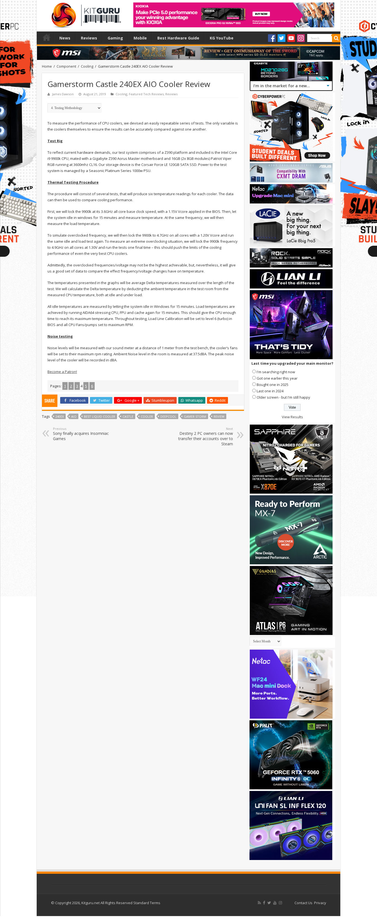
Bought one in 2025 (272, 384)
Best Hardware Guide (178, 38)
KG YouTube (221, 38)
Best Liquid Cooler (99, 416)
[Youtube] (291, 38)
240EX (59, 416)
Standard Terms (146, 902)
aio (73, 416)
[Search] (336, 38)
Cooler (147, 416)
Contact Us (303, 902)
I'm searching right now (276, 371)
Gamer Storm (195, 416)
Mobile (140, 38)
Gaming (115, 38)
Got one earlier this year (277, 378)
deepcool (168, 416)
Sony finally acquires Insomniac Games (81, 434)
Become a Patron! (62, 371)
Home (46, 37)
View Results (292, 416)
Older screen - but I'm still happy (283, 397)
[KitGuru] (85, 13)
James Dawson (63, 94)
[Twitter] (281, 38)
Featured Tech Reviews (146, 94)
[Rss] (259, 902)
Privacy (320, 902)
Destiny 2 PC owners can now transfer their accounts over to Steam (205, 436)
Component (66, 66)
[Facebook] (272, 38)
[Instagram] (301, 38)
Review (219, 416)
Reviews (89, 38)
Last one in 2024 (270, 390)
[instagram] (280, 902)
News (64, 38)
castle (128, 416)
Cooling (87, 66)
